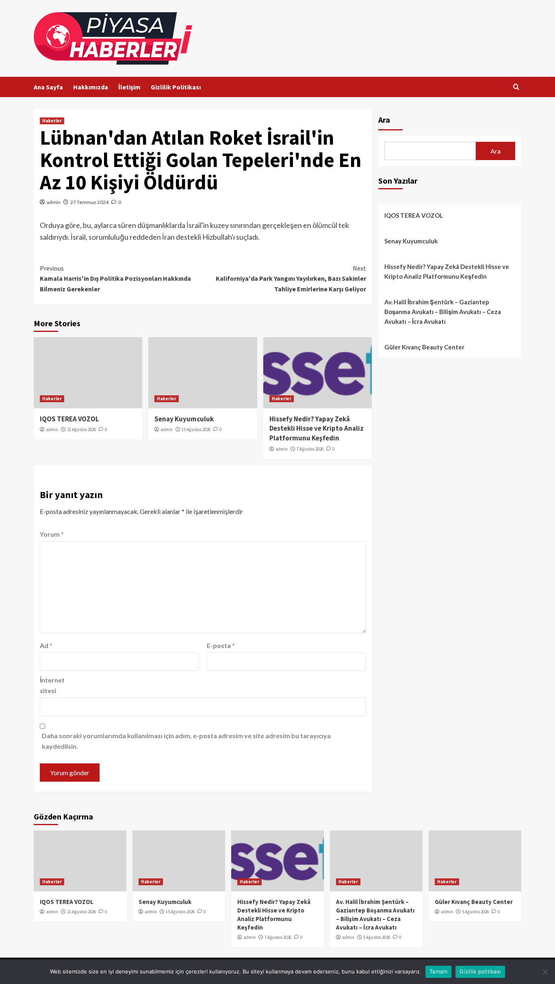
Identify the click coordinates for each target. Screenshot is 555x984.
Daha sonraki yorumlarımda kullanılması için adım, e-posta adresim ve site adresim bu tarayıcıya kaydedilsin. (186, 741)
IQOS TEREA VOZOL (69, 418)
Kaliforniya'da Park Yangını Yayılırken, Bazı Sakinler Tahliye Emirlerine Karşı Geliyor (291, 278)
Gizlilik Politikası (176, 87)
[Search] (516, 87)
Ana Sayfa (48, 87)
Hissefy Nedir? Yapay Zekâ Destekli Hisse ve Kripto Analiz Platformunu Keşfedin (316, 428)
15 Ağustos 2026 (196, 429)
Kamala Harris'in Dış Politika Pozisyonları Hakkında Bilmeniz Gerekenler (115, 278)
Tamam (438, 971)
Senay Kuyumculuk (184, 418)
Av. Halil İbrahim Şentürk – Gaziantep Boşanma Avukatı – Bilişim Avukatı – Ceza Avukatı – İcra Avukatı (442, 311)
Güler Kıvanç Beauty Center (424, 347)
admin (54, 202)
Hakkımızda (90, 87)
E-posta (221, 645)
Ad (46, 645)
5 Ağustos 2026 (376, 937)
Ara (384, 120)
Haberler (52, 121)
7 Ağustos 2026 (310, 449)
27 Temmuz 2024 (89, 202)
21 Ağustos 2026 (81, 429)
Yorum (52, 534)
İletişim (129, 87)
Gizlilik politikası (480, 971)
